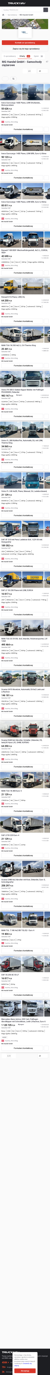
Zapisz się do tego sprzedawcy (26, 49)
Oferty (25, 56)
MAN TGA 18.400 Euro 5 (11, 791)
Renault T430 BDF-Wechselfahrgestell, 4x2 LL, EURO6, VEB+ (24, 251)
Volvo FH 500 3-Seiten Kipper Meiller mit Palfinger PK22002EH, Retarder (22, 391)
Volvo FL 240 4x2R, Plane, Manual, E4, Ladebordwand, (24, 491)
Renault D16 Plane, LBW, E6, (13, 297)
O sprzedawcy (10, 56)
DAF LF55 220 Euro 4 (10, 835)
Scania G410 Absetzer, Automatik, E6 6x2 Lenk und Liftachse (22, 690)
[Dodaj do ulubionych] (46, 129)
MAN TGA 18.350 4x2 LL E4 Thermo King (18, 345)
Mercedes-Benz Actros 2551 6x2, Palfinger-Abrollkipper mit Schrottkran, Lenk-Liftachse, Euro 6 (23, 1020)
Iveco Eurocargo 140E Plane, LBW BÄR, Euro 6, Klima (23, 153)
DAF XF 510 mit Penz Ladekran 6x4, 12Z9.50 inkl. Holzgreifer (22, 540)
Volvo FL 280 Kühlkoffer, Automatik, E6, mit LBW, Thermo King (22, 441)
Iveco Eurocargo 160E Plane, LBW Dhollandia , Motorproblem (21, 104)
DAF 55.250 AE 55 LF (10, 975)
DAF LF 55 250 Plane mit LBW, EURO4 (17, 590)
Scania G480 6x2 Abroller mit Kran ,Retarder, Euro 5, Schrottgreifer (23, 881)
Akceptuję (25, 1371)
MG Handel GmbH (7, 125)
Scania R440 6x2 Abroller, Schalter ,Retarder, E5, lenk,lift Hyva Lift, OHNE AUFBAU (21, 741)
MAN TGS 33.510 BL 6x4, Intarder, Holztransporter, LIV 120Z (24, 640)
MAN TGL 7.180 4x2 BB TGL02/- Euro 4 (17, 930)
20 (40, 71)
